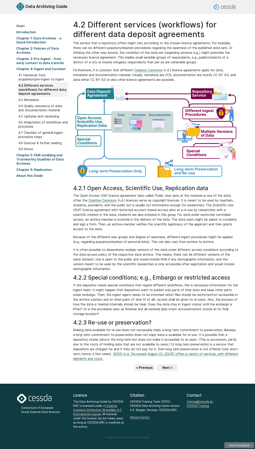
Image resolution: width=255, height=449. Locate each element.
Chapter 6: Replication (34, 170)
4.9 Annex (25, 149)
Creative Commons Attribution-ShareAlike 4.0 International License (97, 410)
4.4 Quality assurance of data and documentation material (40, 108)
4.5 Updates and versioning (38, 116)
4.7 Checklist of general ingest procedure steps (40, 135)
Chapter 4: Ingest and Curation (41, 69)
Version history (140, 417)
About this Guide (29, 176)
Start (20, 26)
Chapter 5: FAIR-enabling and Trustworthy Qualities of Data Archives (40, 159)
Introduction (26, 32)
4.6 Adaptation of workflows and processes (43, 124)
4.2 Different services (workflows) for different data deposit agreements (42, 89)
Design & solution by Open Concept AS (127, 437)
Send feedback (239, 445)
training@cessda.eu (200, 401)
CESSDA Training (198, 405)
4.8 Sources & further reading (40, 143)
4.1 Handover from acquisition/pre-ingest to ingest (41, 77)
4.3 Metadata (28, 100)
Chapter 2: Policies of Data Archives (37, 50)
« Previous (144, 368)
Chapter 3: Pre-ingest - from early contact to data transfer (40, 61)
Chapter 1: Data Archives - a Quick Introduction (38, 40)
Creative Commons (148, 70)
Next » (167, 368)
